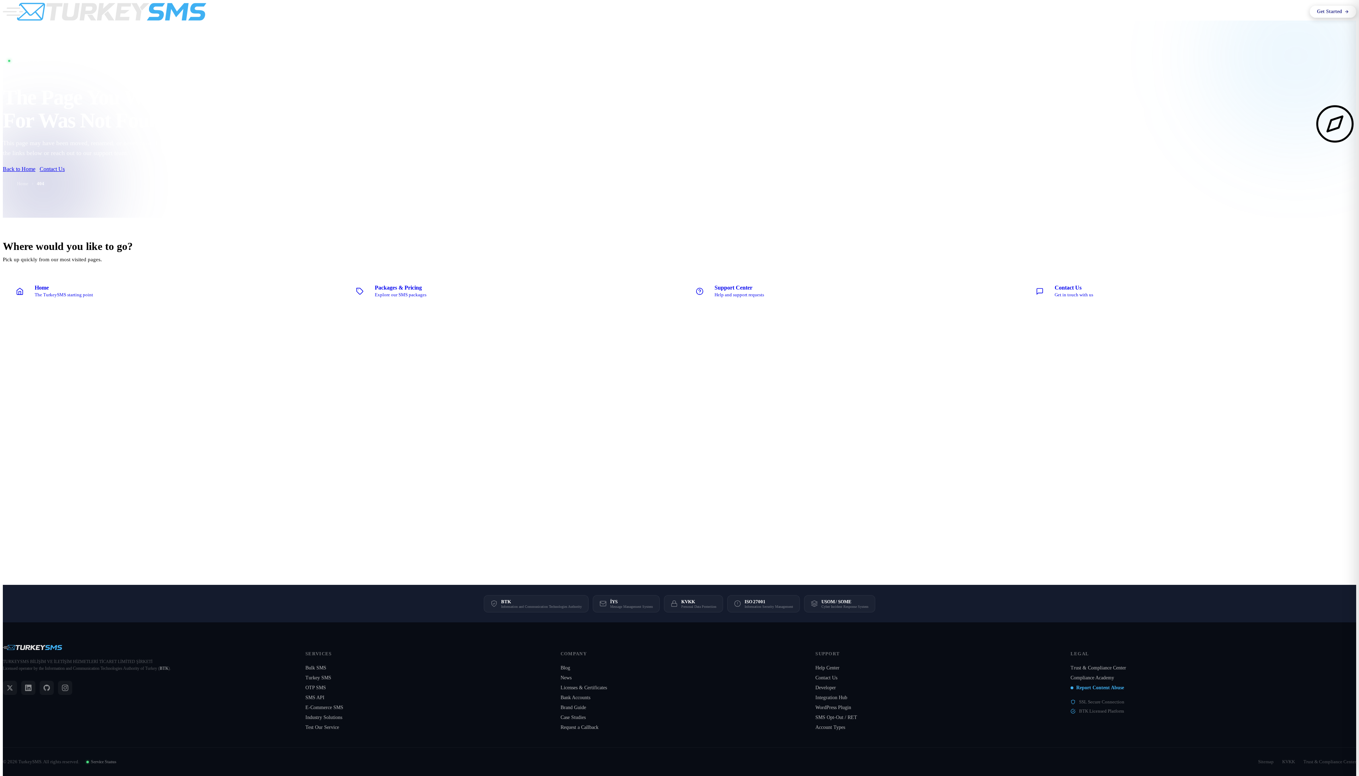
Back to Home (19, 169)
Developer (825, 687)
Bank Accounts (575, 697)
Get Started (1329, 11)
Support (772, 12)
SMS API (315, 697)
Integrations (724, 12)
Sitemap (1266, 761)
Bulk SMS (315, 668)
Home (22, 183)
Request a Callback (579, 727)
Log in (1293, 11)
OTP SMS (315, 687)
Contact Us (52, 169)
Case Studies (573, 717)
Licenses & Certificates (584, 687)
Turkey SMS (318, 677)
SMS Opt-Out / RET (836, 717)
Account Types (830, 727)
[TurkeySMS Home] (104, 12)
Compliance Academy (1092, 677)
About (666, 12)
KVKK (1288, 761)
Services (692, 12)
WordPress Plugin (833, 707)
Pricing (753, 11)
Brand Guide (573, 707)
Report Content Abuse (1100, 687)
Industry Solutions (323, 717)
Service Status (103, 761)
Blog (565, 668)
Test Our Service (322, 727)
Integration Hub (831, 697)
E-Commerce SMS (324, 707)
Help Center (827, 668)
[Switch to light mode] (1270, 11)
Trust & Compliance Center (1098, 668)
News (566, 677)
